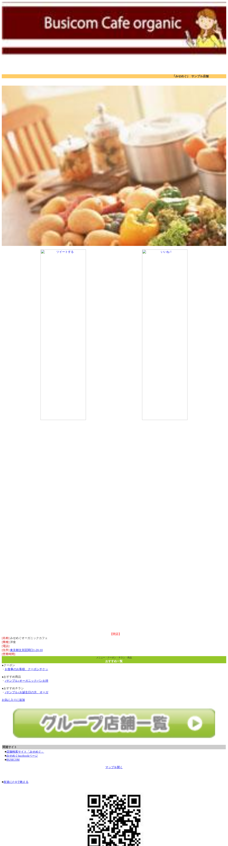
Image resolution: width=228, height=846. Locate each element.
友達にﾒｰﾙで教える (16, 782)
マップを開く (114, 767)
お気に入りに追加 (13, 699)
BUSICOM (13, 759)
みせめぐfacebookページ (22, 755)
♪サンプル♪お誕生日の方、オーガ (26, 692)
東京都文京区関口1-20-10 (26, 650)
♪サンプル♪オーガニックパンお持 (26, 680)
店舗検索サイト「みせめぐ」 (25, 751)
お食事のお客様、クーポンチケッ (26, 669)
